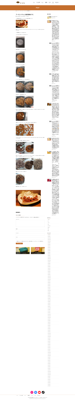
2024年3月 (49, 271)
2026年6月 (49, 234)
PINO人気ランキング (54, 16)
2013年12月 (49, 371)
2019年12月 (49, 296)
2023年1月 (49, 287)
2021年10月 (49, 290)
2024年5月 (49, 268)
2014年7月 (49, 360)
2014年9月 (49, 357)
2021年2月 (49, 293)
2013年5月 (49, 382)
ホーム (17, 395)
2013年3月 (49, 385)
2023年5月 (49, 285)
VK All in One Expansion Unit (43, 398)
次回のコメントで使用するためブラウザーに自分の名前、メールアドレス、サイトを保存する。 (30, 241)
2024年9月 (49, 261)
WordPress (33, 398)
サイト (17, 237)
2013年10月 (49, 374)
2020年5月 (49, 295)
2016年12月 (49, 314)
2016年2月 (49, 330)
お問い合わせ (38, 395)
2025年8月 (49, 244)
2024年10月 (49, 260)
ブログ (48, 222)
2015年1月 (49, 350)
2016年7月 (49, 322)
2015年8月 (49, 339)
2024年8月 (49, 263)
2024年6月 (49, 266)
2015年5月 (49, 344)
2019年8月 (49, 298)
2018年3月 (49, 304)
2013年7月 (49, 379)
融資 (48, 230)
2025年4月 (49, 250)
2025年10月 (49, 241)
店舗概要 (29, 395)
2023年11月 (49, 277)
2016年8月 (49, 320)
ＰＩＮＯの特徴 (21, 395)
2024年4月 (49, 269)
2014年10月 (49, 355)
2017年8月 (49, 309)
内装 (48, 224)
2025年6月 (49, 247)
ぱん (20, 212)
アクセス (32, 395)
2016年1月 (49, 331)
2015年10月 (49, 336)
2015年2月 (49, 349)
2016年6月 (49, 323)
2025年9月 (49, 242)
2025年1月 (49, 255)
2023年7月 (49, 282)
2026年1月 (49, 236)
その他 (48, 219)
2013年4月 (49, 384)
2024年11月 (49, 258)
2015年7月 (49, 341)
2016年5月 (49, 325)
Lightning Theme (37, 398)
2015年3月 (49, 347)
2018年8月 (49, 301)
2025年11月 (49, 239)
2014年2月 (49, 368)
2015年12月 (49, 333)
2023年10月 (49, 279)
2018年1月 (49, 306)
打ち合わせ (49, 225)
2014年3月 (49, 366)
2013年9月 (49, 376)
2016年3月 (49, 328)
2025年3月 (49, 252)
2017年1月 (49, 312)
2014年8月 (49, 358)
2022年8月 (49, 288)
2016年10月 (49, 317)
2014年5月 (49, 363)
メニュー (25, 395)
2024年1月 (49, 274)
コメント (17, 219)
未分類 (48, 227)
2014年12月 (49, 352)
